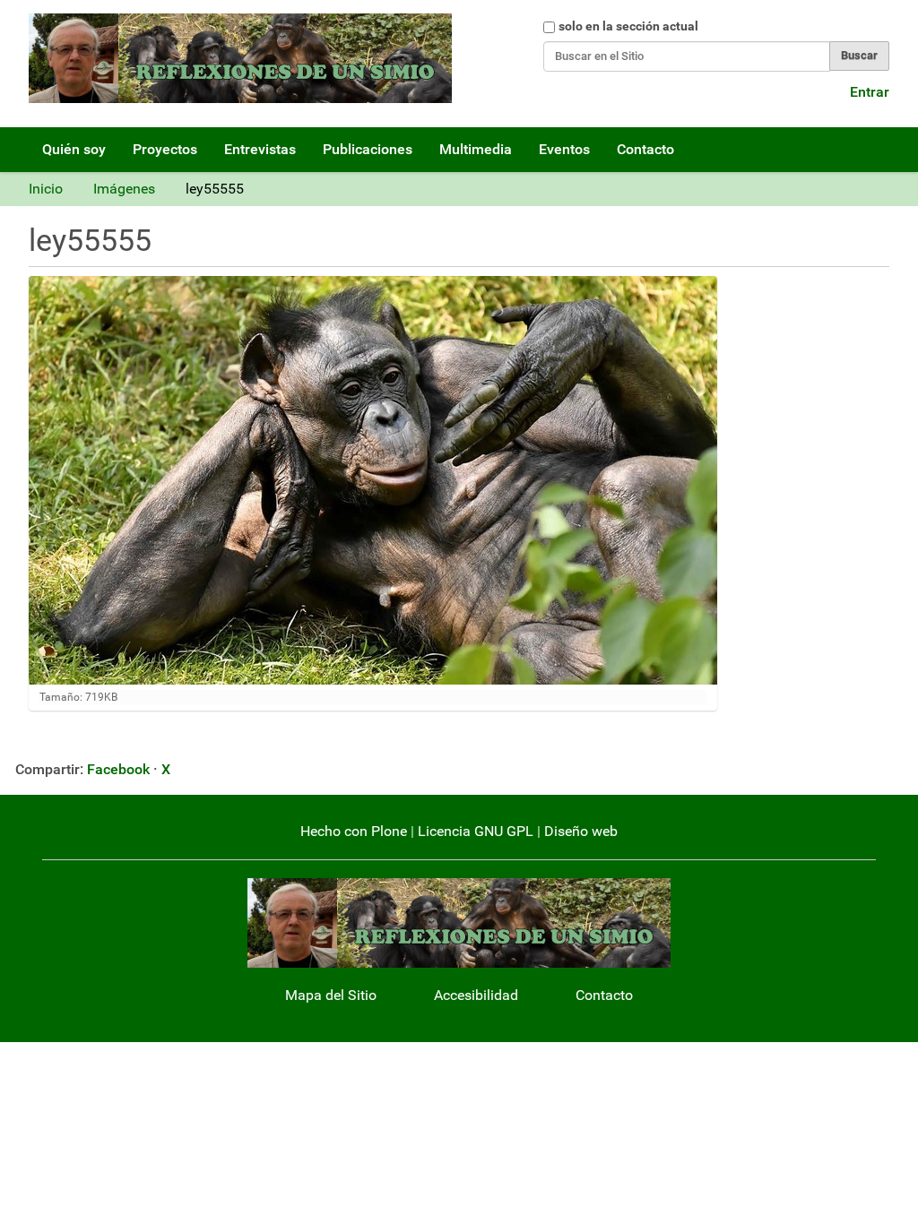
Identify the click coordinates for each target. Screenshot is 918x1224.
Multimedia (475, 149)
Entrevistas (260, 149)
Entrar (869, 91)
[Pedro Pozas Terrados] (240, 58)
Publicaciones (367, 149)
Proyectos (165, 149)
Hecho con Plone (353, 831)
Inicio (46, 188)
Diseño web (581, 831)
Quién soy (74, 149)
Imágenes (124, 188)
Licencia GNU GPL (475, 831)
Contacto (645, 149)
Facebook (118, 769)
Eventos (564, 149)
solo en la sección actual (628, 26)
